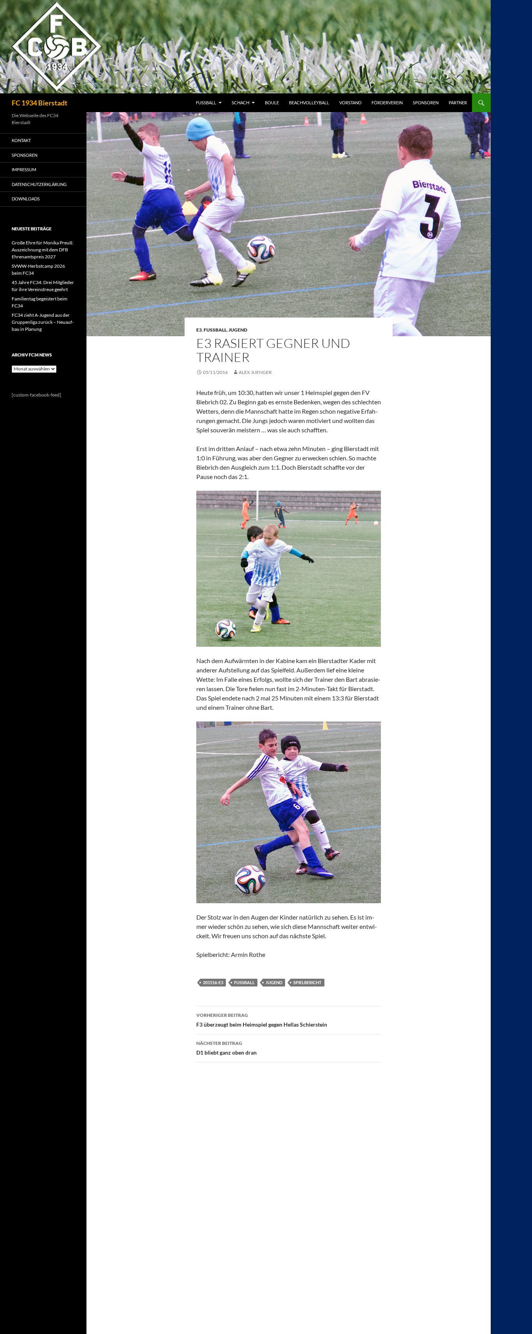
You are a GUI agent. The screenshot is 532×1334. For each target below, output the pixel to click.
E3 (199, 330)
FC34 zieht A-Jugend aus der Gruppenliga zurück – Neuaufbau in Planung (43, 322)
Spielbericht (307, 982)
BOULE (272, 102)
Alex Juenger (255, 372)
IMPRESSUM (24, 169)
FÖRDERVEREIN (387, 102)
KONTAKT (21, 140)
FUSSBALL (206, 102)
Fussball (215, 330)
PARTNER (458, 102)
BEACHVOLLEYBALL (309, 102)
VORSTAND (350, 102)
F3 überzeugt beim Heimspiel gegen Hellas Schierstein (261, 1020)
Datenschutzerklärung (39, 184)
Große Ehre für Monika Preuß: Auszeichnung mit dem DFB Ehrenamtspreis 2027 (42, 250)
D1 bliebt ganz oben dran (226, 1048)
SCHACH (240, 102)
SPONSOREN (426, 102)
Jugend (238, 330)
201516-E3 (213, 982)
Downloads (26, 198)
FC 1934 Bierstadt (39, 102)
